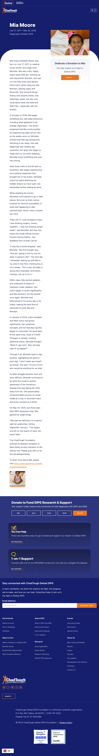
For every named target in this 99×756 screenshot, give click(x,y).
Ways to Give (7, 638)
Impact (69, 650)
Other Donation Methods (11, 654)
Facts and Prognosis (42, 631)
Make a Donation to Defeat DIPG (14, 642)
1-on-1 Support (40, 635)
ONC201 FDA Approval (43, 658)
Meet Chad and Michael (75, 642)
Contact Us (71, 670)
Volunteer (5, 631)
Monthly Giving (7, 646)
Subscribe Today (86, 605)
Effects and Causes (42, 627)
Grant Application (41, 646)
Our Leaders (71, 658)
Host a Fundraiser (8, 627)
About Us (71, 638)
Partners (70, 654)
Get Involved (7, 618)
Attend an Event (8, 623)
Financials (70, 666)
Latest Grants (40, 650)
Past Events (71, 627)
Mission (70, 646)
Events (70, 618)
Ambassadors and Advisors (77, 662)
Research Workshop (42, 654)
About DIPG (39, 618)
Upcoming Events (73, 623)
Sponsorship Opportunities (12, 650)
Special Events (72, 631)
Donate (69, 77)
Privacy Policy (66, 722)
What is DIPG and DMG (43, 623)
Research (39, 642)
